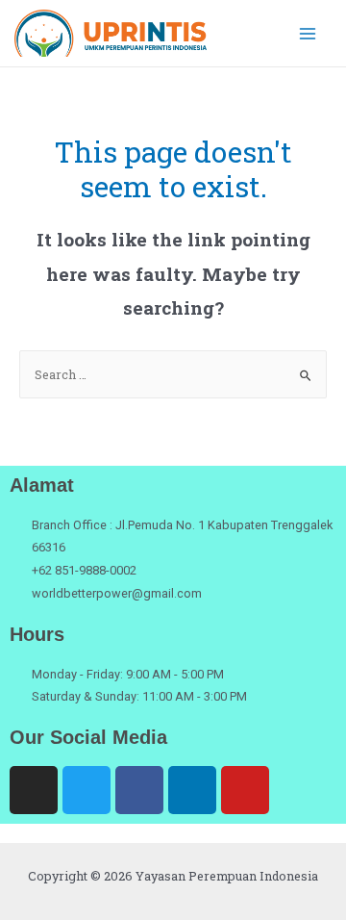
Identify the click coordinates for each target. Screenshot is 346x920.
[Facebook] (139, 790)
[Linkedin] (192, 790)
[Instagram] (34, 790)
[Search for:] (173, 374)
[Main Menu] (308, 33)
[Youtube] (245, 790)
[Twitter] (86, 790)
